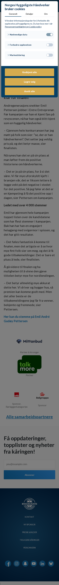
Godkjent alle (29, 72)
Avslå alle (29, 91)
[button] (29, 34)
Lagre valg (29, 82)
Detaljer (29, 14)
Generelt (13, 14)
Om (46, 14)
